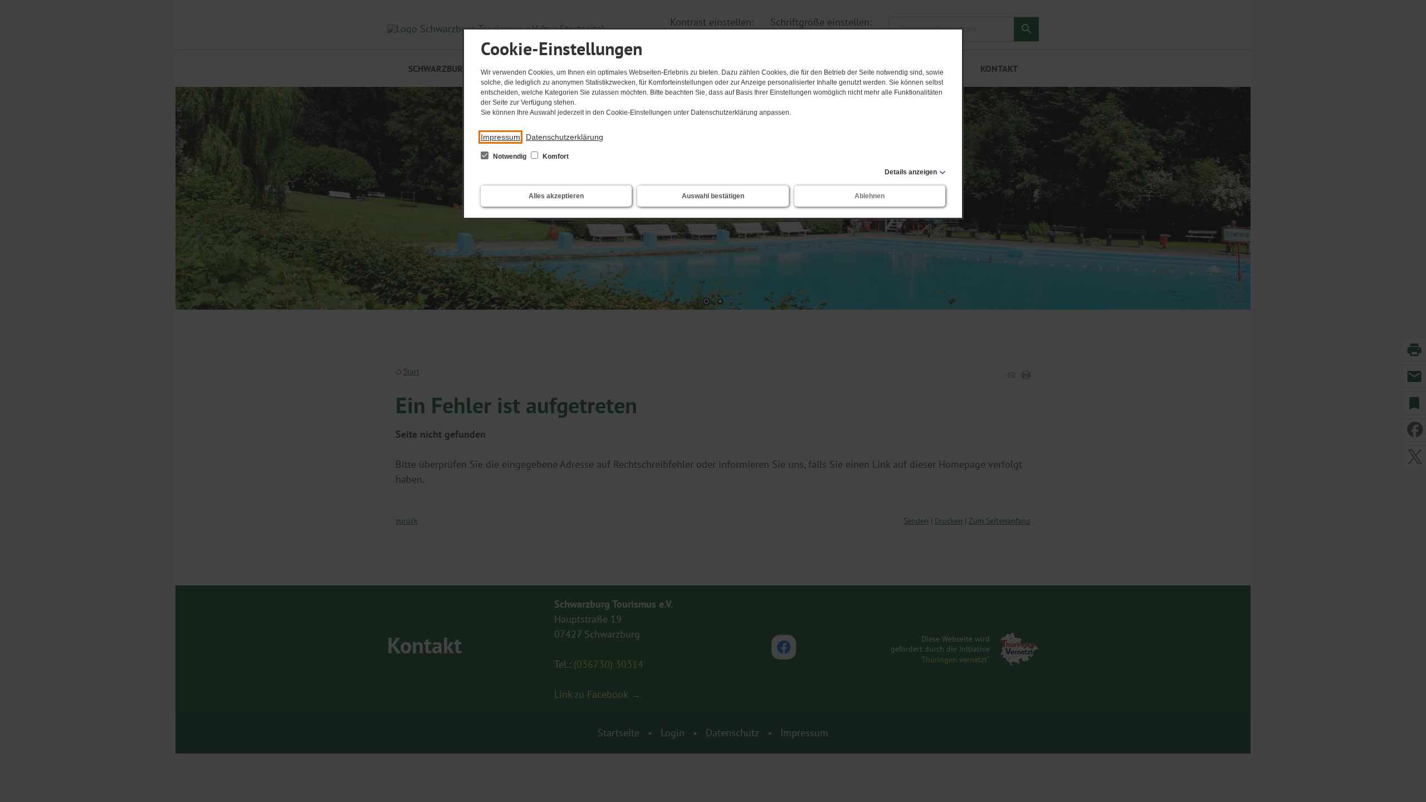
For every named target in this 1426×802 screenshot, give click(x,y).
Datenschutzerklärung (564, 137)
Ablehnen (869, 196)
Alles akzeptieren (556, 196)
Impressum (500, 137)
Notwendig (509, 156)
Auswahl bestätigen (713, 196)
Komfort (555, 156)
